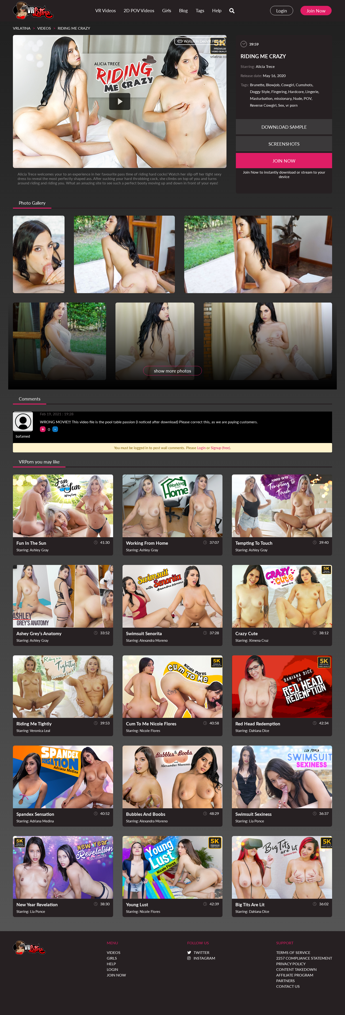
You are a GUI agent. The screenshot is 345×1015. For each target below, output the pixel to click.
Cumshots (304, 84)
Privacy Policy (291, 963)
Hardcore (296, 91)
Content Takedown (296, 969)
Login (281, 10)
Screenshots (283, 144)
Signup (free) (220, 448)
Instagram (204, 958)
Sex (281, 105)
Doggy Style (260, 91)
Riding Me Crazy (74, 28)
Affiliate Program (294, 975)
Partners (285, 980)
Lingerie (311, 91)
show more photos (172, 370)
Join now (283, 160)
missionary (282, 98)
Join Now (316, 10)
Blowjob (273, 84)
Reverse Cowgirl (263, 105)
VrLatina (22, 28)
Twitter (201, 952)
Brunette (257, 84)
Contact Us (288, 986)
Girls (112, 958)
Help (111, 963)
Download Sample (284, 127)
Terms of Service (293, 952)
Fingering (279, 91)
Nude (297, 98)
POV (307, 98)
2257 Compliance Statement (304, 958)
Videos (44, 28)
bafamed (23, 436)
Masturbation (261, 98)
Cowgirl (287, 84)
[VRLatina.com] (33, 10)
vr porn (292, 105)
